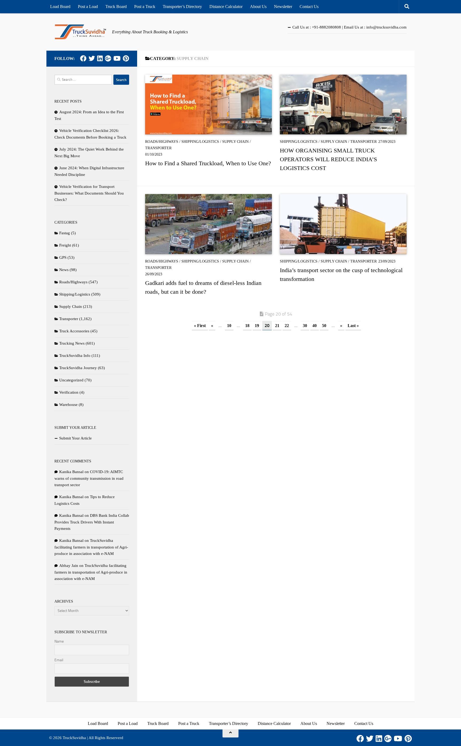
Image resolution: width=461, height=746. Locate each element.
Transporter (158, 148)
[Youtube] (117, 58)
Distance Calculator (226, 6)
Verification (68, 392)
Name (59, 641)
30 (305, 325)
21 (277, 325)
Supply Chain (235, 142)
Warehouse (68, 404)
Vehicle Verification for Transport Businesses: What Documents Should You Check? (89, 193)
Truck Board (116, 6)
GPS (62, 257)
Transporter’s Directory (182, 6)
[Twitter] (92, 58)
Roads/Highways (161, 142)
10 (229, 325)
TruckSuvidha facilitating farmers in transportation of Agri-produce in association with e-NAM (91, 547)
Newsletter (283, 6)
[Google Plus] (108, 58)
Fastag (64, 233)
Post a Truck (144, 6)
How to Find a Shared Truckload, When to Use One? (208, 163)
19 (257, 325)
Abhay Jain (68, 565)
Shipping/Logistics (200, 142)
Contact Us (309, 6)
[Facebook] (83, 58)
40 (314, 325)
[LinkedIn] (100, 58)
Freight (65, 245)
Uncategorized (71, 380)
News (64, 270)
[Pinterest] (126, 58)
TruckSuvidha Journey (78, 368)
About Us (258, 6)
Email (58, 660)
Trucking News (72, 343)
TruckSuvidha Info (74, 355)
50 (324, 325)
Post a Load (88, 6)
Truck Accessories (74, 331)
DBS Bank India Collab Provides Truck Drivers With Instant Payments (91, 522)
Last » (353, 325)
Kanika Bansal (71, 472)
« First (200, 325)
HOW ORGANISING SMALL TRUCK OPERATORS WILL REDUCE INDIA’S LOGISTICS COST (328, 159)
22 (287, 325)
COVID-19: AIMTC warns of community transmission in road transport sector (89, 478)
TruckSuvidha (74, 738)
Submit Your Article (75, 438)
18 (247, 325)
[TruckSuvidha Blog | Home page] (80, 32)
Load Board (60, 6)
